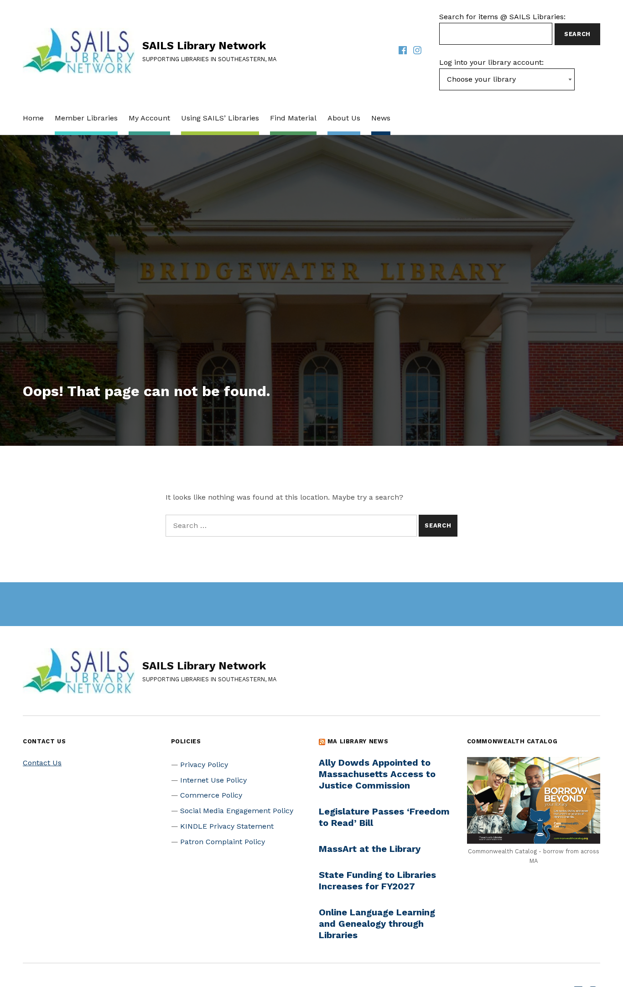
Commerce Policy (211, 795)
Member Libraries (86, 118)
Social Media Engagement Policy (236, 810)
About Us (343, 118)
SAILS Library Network (204, 45)
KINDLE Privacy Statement (227, 826)
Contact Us (42, 762)
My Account (149, 118)
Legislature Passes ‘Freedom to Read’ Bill (384, 817)
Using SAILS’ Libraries (220, 118)
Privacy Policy (204, 764)
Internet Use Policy (213, 780)
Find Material (293, 118)
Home (33, 118)
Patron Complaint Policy (222, 841)
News (380, 118)
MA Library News (358, 741)
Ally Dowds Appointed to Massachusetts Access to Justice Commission (377, 774)
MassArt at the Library (370, 848)
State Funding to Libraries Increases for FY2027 (377, 880)
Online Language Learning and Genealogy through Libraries (377, 923)
